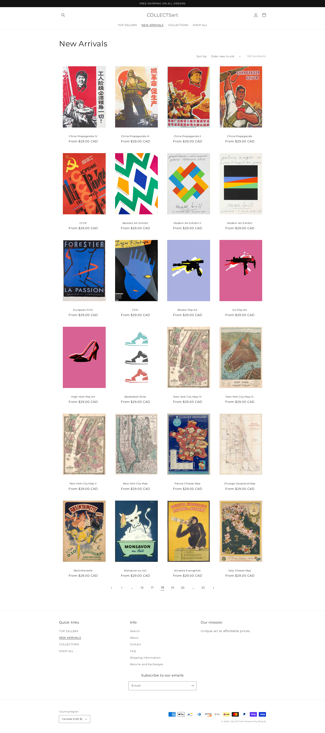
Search (135, 631)
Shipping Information (145, 657)
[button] (63, 15)
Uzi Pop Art (239, 309)
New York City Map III (240, 396)
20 (183, 587)
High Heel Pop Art (83, 396)
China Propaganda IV (83, 136)
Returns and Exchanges (146, 664)
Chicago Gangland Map (239, 483)
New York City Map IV (187, 396)
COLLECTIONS (69, 644)
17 (152, 587)
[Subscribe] (192, 686)
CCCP (83, 222)
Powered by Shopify (255, 721)
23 (203, 587)
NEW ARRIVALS (70, 637)
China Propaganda (239, 136)
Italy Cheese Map (239, 570)
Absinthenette (83, 570)
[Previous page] (112, 588)
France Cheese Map (187, 483)
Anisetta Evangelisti (187, 570)
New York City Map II (83, 483)
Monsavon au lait (135, 570)
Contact (135, 644)
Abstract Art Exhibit (135, 222)
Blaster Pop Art (187, 309)
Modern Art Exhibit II (187, 222)
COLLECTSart (237, 721)
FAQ (133, 651)
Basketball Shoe (135, 396)
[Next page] (213, 588)
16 (142, 587)
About (134, 637)
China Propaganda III (135, 136)
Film (135, 309)
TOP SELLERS (68, 631)
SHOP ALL (66, 651)
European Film (83, 309)
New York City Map (135, 483)
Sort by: (202, 56)
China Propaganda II (187, 136)
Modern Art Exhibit (239, 222)
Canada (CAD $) (72, 718)
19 (172, 587)
